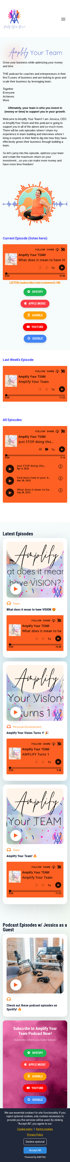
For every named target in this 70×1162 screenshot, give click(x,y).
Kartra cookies (44, 1129)
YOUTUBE (37, 327)
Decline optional (35, 1141)
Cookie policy (25, 1129)
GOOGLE (37, 338)
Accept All (35, 1150)
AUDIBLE (37, 315)
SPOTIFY (37, 292)
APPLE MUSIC (37, 303)
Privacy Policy (35, 1134)
